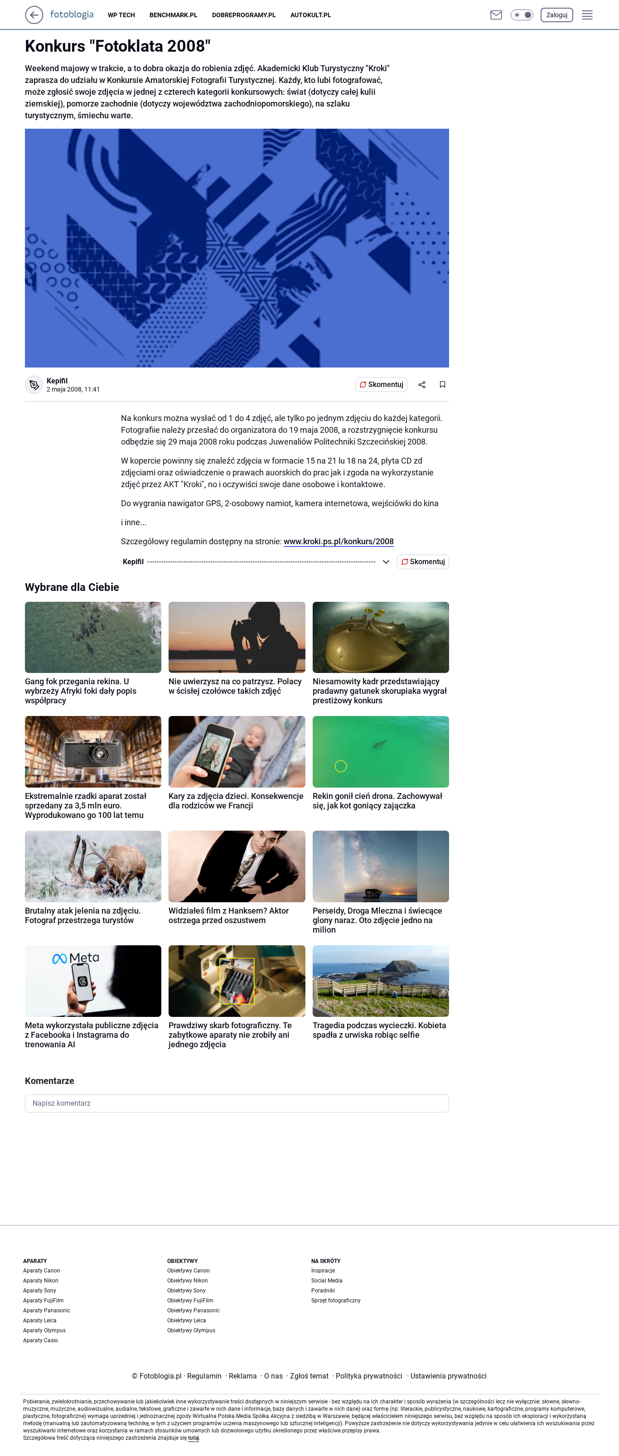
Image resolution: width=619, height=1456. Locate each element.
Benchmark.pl (174, 15)
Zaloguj (556, 15)
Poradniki (323, 1290)
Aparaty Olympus (44, 1330)
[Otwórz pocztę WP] (496, 15)
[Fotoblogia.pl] (79, 15)
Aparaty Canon (41, 1270)
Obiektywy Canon (188, 1270)
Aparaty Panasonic (46, 1310)
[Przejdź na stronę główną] (34, 21)
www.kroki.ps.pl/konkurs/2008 (339, 541)
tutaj (193, 1438)
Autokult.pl (310, 15)
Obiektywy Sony (186, 1290)
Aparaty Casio (40, 1340)
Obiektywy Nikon (187, 1280)
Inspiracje (323, 1270)
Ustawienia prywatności (447, 1376)
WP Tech (121, 15)
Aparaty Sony (39, 1290)
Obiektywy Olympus (191, 1330)
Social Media (327, 1280)
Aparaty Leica (40, 1320)
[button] (522, 15)
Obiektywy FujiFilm (190, 1300)
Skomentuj (385, 384)
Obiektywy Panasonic (193, 1310)
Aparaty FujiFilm (43, 1300)
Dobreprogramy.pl (244, 15)
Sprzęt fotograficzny (336, 1300)
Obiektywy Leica (186, 1320)
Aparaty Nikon (40, 1280)
